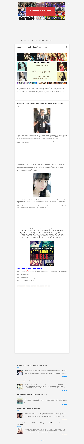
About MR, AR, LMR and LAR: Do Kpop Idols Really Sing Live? (32, 365)
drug (38, 286)
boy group (34, 286)
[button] (66, 47)
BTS (36, 40)
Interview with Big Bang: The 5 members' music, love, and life (32, 394)
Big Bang (28, 286)
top (46, 286)
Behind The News (21, 286)
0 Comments (26, 106)
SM (25, 40)
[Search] (68, 3)
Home (21, 40)
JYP (32, 40)
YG (28, 40)
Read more (64, 376)
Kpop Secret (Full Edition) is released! (32, 47)
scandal (42, 286)
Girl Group (49, 40)
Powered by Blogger (42, 440)
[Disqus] (42, 303)
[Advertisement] (36, 29)
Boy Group (41, 40)
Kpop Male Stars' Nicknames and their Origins (28, 408)
